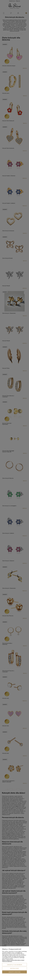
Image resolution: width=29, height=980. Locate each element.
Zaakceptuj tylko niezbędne (14, 964)
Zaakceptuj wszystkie (14, 972)
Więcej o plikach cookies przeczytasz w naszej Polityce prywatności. (13, 960)
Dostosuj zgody (14, 968)
